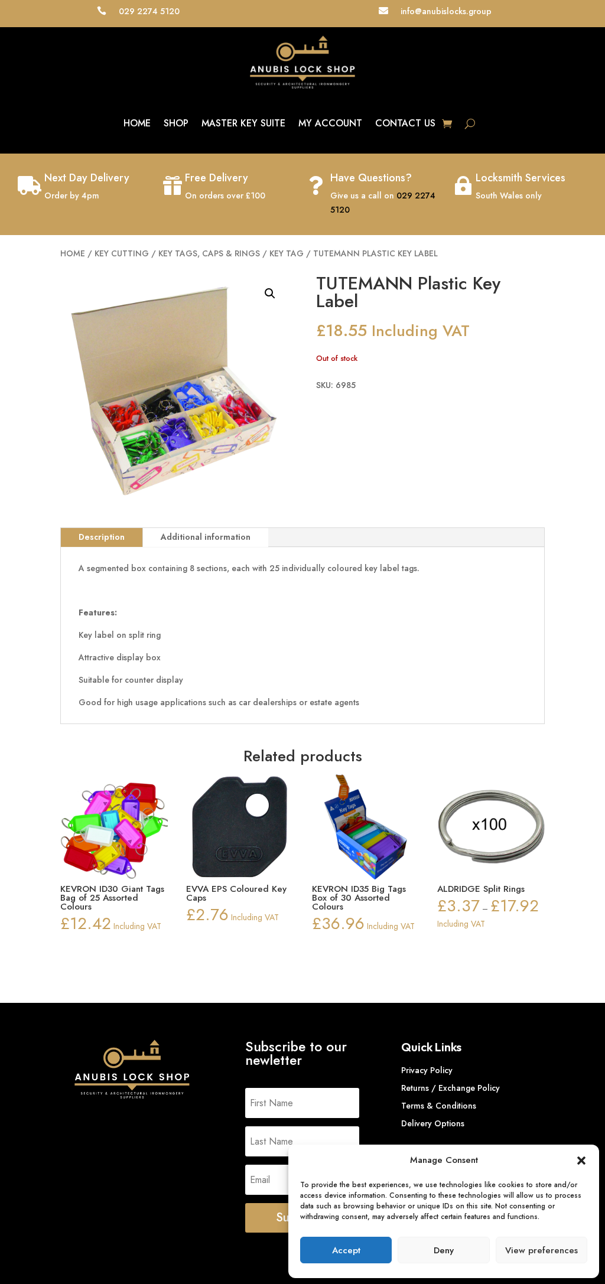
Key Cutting (122, 253)
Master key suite (243, 123)
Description (102, 537)
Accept (346, 1250)
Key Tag (286, 253)
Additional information (206, 537)
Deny (444, 1250)
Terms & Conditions (438, 1106)
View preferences (541, 1250)
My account (330, 123)
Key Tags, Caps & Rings (209, 253)
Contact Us (405, 123)
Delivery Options (432, 1124)
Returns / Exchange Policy (450, 1089)
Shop (176, 123)
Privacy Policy (427, 1071)
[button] (581, 1160)
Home (137, 123)
